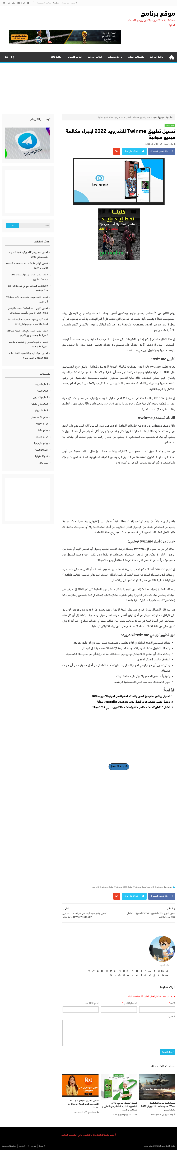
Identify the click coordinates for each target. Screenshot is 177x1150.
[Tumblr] (141, 975)
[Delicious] (158, 971)
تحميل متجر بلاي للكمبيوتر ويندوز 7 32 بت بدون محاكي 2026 (28, 255)
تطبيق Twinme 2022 (123, 887)
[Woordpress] (119, 975)
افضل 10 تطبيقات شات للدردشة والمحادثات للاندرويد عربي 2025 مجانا (131, 707)
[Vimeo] (132, 975)
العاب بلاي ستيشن (39, 404)
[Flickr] (136, 971)
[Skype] (89, 971)
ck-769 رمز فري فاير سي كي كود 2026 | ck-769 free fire (28, 288)
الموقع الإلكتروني (92, 1003)
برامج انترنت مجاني (39, 417)
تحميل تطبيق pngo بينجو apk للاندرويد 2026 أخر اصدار (27, 299)
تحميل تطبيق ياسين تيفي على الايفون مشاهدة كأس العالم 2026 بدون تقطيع (27, 333)
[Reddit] (102, 971)
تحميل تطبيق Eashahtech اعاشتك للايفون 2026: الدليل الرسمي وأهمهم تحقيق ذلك (28, 311)
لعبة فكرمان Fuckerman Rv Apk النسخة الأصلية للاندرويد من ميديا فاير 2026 (28, 322)
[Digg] (149, 971)
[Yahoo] (115, 975)
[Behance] (162, 971)
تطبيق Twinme (140, 887)
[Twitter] (136, 975)
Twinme (168, 887)
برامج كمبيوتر (115, 57)
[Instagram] (119, 971)
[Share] (93, 971)
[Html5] (123, 971)
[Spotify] (162, 975)
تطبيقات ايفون (136, 57)
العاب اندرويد (95, 57)
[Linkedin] (115, 971)
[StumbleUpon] (145, 975)
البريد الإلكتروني (129, 1003)
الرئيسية (74, 3)
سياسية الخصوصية (44, 3)
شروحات (43, 463)
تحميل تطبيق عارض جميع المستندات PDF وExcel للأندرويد (29, 277)
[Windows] (123, 975)
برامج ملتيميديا (41, 443)
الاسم (172, 1003)
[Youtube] (110, 975)
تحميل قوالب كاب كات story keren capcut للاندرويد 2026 (27, 266)
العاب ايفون (42, 390)
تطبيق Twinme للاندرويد (102, 887)
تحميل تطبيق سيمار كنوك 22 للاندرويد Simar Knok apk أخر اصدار (83, 1104)
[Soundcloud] (167, 975)
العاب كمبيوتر (75, 57)
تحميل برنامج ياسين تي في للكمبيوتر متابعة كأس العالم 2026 (28, 344)
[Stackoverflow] (154, 975)
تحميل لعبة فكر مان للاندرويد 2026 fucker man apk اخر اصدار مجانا (28, 355)
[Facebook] (141, 971)
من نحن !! (65, 3)
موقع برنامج (158, 14)
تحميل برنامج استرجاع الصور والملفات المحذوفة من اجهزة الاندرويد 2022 (131, 696)
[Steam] (149, 975)
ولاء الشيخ (168, 144)
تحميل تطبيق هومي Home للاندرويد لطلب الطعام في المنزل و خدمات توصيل (119, 1106)
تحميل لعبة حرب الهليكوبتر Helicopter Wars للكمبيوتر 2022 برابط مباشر (158, 1106)
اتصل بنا (56, 3)
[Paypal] (110, 971)
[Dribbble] (145, 971)
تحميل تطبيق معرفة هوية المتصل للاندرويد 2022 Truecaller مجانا (133, 702)
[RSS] (97, 971)
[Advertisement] (88, 88)
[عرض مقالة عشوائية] (6, 57)
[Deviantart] (154, 971)
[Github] (132, 971)
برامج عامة (56, 57)
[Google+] (128, 971)
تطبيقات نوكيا (41, 456)
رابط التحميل (117, 766)
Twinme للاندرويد (155, 887)
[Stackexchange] (158, 975)
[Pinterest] (106, 971)
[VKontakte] (128, 975)
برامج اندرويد (156, 57)
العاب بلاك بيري (40, 397)
